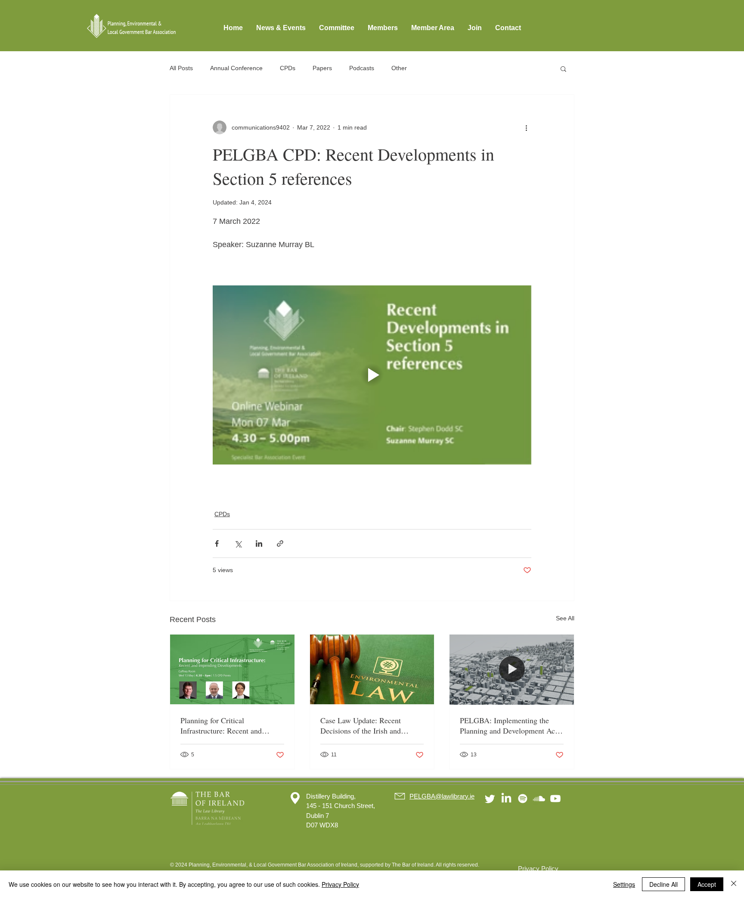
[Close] (733, 884)
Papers (322, 68)
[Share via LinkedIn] (259, 543)
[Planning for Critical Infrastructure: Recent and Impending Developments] (232, 669)
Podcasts (361, 68)
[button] (563, 68)
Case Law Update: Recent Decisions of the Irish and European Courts (360, 725)
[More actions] (526, 127)
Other (399, 68)
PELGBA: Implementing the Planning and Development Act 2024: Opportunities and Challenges (508, 725)
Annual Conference (236, 68)
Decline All (663, 884)
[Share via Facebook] (217, 543)
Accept (707, 884)
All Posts (181, 68)
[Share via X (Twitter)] (238, 543)
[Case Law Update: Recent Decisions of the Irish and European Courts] (372, 669)
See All (565, 618)
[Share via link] (280, 543)
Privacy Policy (340, 884)
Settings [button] (624, 884)
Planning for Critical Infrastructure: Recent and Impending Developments (221, 725)
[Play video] (372, 374)
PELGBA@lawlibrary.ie (441, 796)
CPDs (287, 68)
